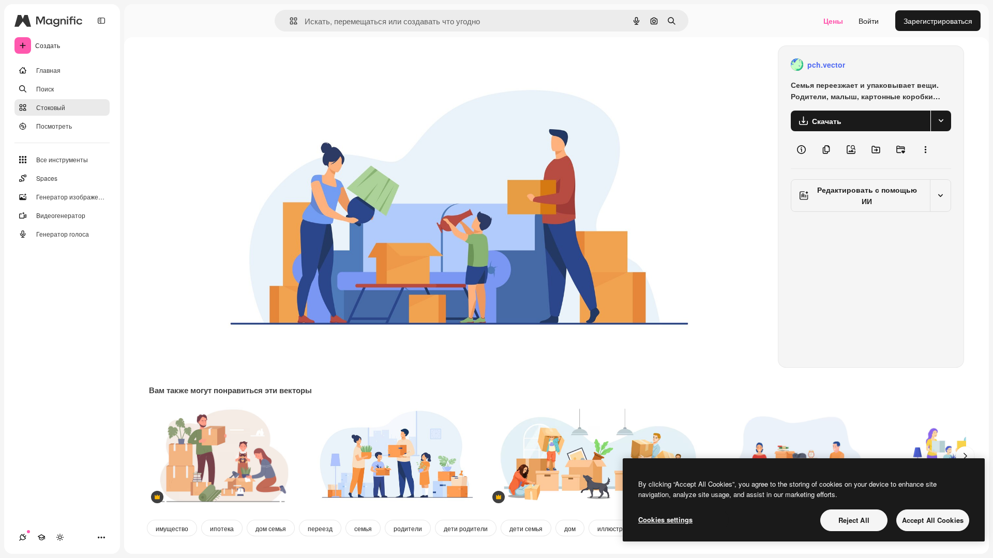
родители (408, 528)
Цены (833, 21)
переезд (320, 528)
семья (363, 528)
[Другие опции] (925, 150)
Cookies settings (665, 519)
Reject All (853, 520)
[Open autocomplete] (289, 21)
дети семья (526, 528)
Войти (869, 21)
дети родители (466, 528)
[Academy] (41, 537)
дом (570, 528)
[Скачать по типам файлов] (940, 121)
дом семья (270, 528)
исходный (286, 64)
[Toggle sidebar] (101, 20)
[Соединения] (22, 537)
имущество (172, 528)
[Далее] (965, 455)
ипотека (222, 528)
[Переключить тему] (60, 537)
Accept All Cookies (933, 520)
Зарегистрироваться (938, 21)
